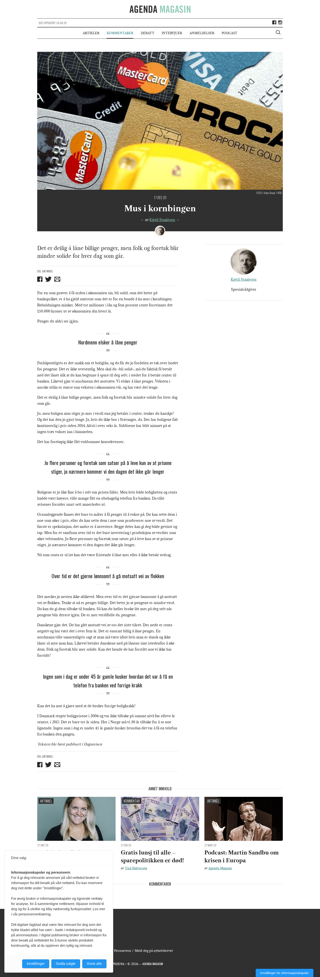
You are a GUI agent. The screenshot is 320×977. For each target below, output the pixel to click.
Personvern (122, 951)
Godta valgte (66, 963)
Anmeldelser (202, 33)
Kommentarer (120, 33)
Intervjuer (172, 33)
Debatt (147, 33)
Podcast (229, 33)
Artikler (91, 33)
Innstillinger (36, 963)
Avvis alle (94, 963)
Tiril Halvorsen (136, 868)
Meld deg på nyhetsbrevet (154, 951)
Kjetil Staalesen (162, 220)
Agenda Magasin (220, 868)
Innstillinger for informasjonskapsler (284, 973)
